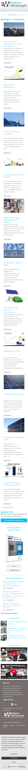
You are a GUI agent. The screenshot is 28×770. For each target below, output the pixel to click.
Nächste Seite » (8, 507)
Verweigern (14, 754)
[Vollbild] (25, 677)
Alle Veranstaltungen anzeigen (9, 613)
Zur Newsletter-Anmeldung (14, 520)
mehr (14, 762)
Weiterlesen (7, 63)
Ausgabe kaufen (14, 570)
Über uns (6, 683)
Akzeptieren (14, 758)
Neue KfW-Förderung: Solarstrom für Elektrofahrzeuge (11, 310)
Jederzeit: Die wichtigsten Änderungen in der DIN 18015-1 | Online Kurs (13, 605)
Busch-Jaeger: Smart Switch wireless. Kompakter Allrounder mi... (17, 638)
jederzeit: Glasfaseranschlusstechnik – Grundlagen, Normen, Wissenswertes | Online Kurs (14, 584)
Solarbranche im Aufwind (12, 351)
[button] (3, 15)
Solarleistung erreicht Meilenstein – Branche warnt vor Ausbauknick (13, 44)
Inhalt (14, 566)
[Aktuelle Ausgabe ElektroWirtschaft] (14, 548)
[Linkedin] (12, 704)
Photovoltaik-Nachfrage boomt (14, 394)
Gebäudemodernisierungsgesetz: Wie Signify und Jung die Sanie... (17, 630)
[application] (14, 671)
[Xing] (16, 704)
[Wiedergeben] (2, 677)
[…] (14, 696)
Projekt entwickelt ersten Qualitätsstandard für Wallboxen (12, 220)
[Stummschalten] (23, 677)
